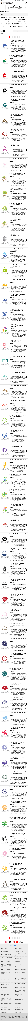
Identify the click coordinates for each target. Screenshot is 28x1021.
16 (16, 37)
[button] (25, 7)
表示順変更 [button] (17, 31)
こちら (3, 1019)
